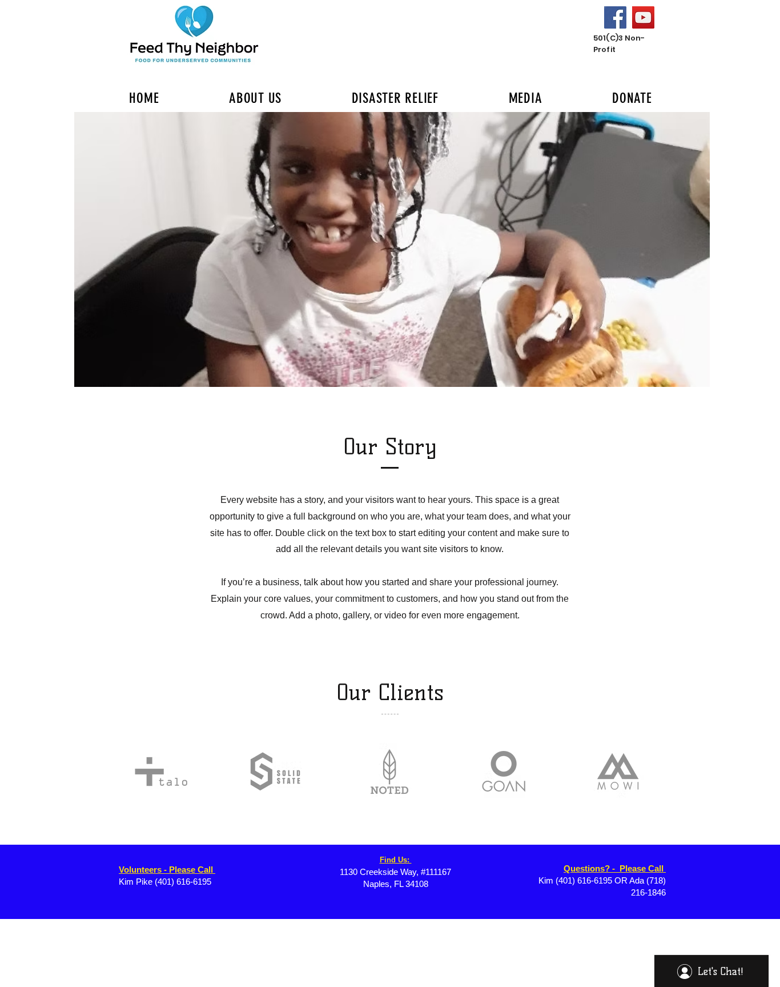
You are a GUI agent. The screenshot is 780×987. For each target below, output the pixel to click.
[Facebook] (615, 17)
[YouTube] (643, 17)
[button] (392, 249)
